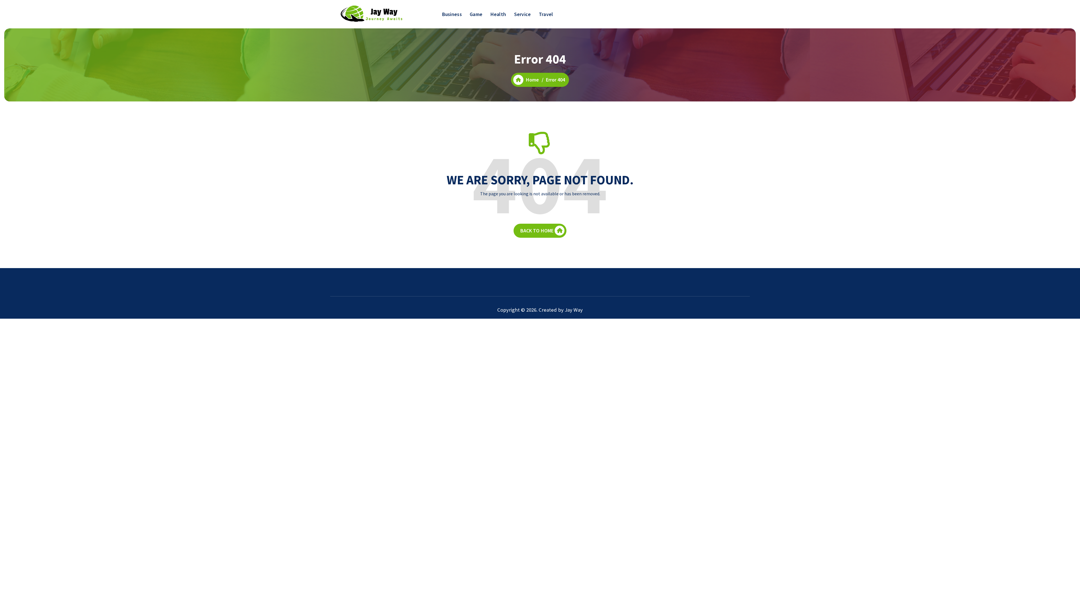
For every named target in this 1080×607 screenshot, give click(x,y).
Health (498, 14)
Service (522, 14)
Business (452, 14)
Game (476, 14)
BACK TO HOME (537, 230)
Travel (546, 14)
